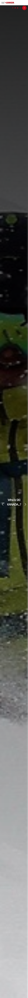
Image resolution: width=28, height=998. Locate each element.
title (14, 520)
